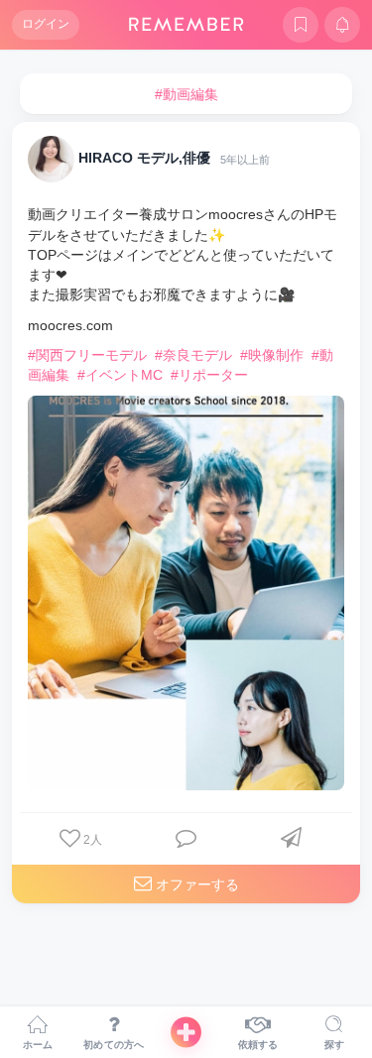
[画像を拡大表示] (186, 593)
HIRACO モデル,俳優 (144, 159)
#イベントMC (120, 375)
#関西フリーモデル (87, 355)
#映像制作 (272, 355)
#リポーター (209, 375)
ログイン (45, 24)
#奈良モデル (193, 355)
